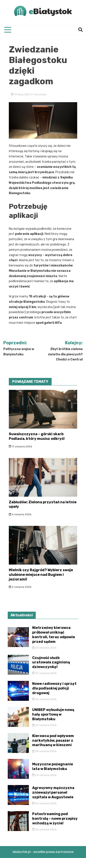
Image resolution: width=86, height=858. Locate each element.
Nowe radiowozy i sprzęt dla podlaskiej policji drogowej (54, 688)
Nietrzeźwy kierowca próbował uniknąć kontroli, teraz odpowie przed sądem (53, 635)
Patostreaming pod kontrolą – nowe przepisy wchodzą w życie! (55, 818)
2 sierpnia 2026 (21, 586)
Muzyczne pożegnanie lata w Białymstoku (52, 766)
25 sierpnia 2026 (45, 647)
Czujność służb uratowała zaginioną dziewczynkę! (51, 662)
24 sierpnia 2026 (45, 725)
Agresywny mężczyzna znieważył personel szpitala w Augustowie (53, 792)
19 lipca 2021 (22, 94)
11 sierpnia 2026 (21, 446)
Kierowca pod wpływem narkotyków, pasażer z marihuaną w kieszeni (53, 740)
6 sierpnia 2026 (21, 514)
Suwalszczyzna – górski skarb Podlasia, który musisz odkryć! (37, 436)
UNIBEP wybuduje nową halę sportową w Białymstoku (53, 714)
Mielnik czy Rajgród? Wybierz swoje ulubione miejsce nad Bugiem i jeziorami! (41, 574)
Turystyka (40, 94)
